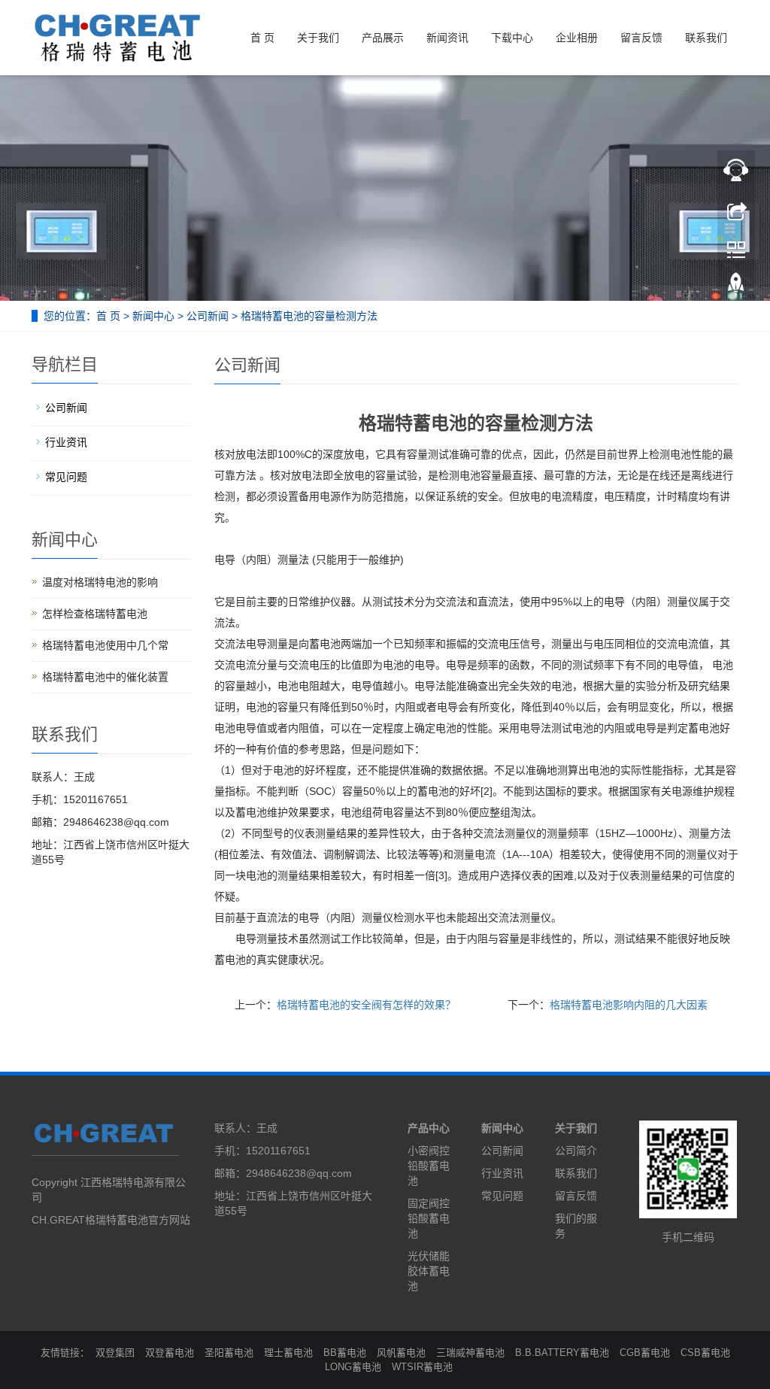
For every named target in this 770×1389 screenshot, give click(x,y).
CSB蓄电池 (705, 1352)
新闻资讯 (447, 38)
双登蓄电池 (169, 1352)
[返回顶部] (736, 288)
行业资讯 (66, 442)
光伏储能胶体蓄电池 (429, 1271)
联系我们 (706, 38)
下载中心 (512, 38)
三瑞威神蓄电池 (470, 1352)
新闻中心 (153, 316)
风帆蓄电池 (401, 1352)
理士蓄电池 (288, 1352)
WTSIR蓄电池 (422, 1366)
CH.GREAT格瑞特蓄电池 (90, 1220)
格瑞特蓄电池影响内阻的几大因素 (629, 1005)
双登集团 (115, 1352)
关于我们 (318, 38)
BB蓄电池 (344, 1352)
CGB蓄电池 (645, 1352)
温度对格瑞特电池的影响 (100, 582)
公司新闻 (207, 316)
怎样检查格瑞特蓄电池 (94, 614)
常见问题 (66, 477)
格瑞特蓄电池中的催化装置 (105, 677)
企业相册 (577, 38)
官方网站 (169, 1220)
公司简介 (576, 1151)
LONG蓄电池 (353, 1366)
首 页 (262, 38)
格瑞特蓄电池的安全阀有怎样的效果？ (366, 1005)
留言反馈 (641, 38)
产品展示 (383, 38)
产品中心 (429, 1128)
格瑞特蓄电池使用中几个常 (105, 645)
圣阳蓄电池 (229, 1352)
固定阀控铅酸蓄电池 (429, 1218)
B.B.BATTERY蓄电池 (562, 1352)
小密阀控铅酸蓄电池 (429, 1166)
